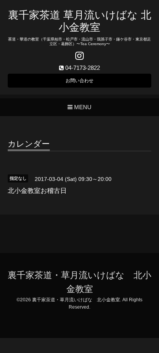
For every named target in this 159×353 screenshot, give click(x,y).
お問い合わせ (79, 80)
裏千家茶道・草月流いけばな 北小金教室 (76, 299)
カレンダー (29, 144)
